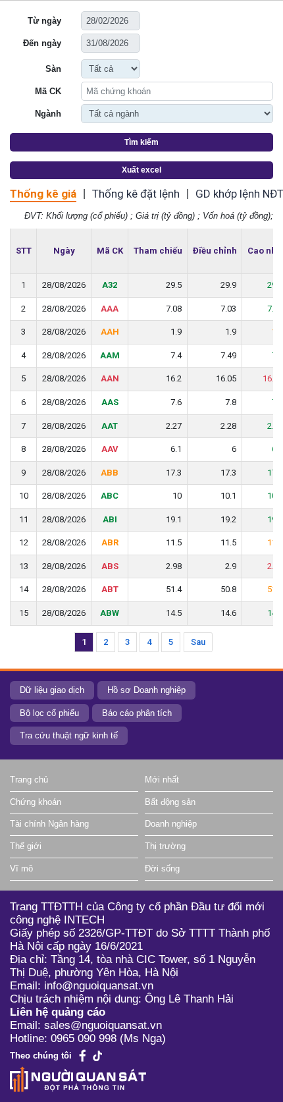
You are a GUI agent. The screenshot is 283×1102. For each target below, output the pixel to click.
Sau (198, 642)
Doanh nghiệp (171, 824)
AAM (110, 355)
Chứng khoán (35, 802)
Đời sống (162, 868)
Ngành (48, 114)
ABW (109, 613)
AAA (109, 309)
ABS (109, 566)
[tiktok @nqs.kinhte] (97, 1055)
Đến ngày (42, 43)
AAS (109, 402)
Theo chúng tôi (41, 1056)
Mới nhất (162, 780)
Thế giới (25, 846)
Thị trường (165, 846)
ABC (109, 496)
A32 (109, 285)
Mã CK (48, 91)
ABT (109, 589)
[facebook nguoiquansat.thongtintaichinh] (83, 1055)
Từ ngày (44, 21)
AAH (110, 332)
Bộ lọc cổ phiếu (49, 713)
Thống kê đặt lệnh (136, 193)
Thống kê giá (43, 193)
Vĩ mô (21, 868)
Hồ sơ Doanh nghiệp (146, 690)
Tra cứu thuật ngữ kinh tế (69, 735)
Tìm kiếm (141, 142)
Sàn (53, 69)
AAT (109, 426)
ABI (110, 519)
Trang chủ (29, 780)
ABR (109, 542)
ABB (109, 473)
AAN (110, 378)
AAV (109, 449)
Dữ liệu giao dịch (52, 690)
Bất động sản (170, 802)
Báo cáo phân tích (137, 713)
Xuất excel (141, 170)
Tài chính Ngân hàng (49, 824)
